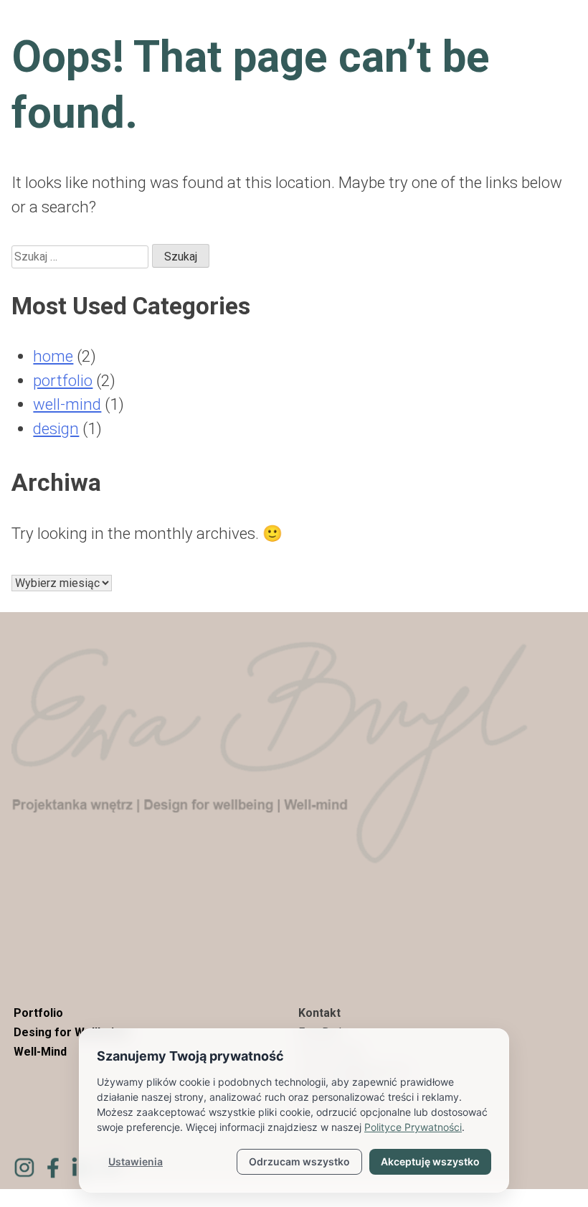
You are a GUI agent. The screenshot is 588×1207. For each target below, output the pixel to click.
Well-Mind (40, 1051)
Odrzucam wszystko (299, 1161)
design (56, 428)
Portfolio (38, 1013)
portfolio (63, 380)
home (53, 356)
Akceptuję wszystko (430, 1161)
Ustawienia (135, 1161)
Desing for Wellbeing (71, 1032)
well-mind (67, 404)
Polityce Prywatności (413, 1127)
